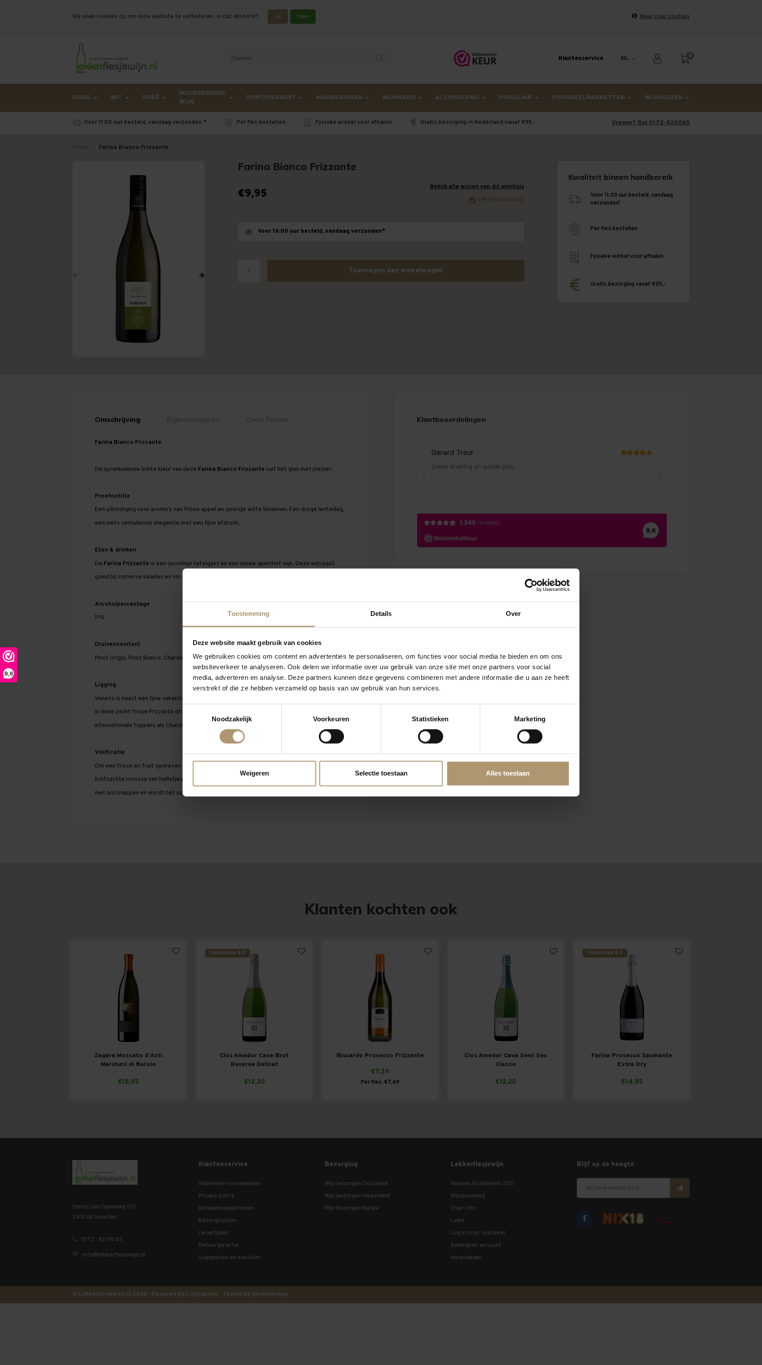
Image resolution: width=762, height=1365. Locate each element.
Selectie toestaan (381, 773)
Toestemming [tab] (248, 613)
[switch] (331, 737)
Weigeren (254, 773)
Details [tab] (381, 613)
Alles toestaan (508, 773)
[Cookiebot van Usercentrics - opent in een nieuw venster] (531, 585)
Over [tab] (513, 613)
